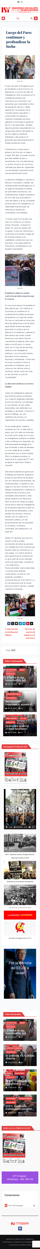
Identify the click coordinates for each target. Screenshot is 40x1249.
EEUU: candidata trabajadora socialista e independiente (19, 1108)
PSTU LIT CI (10, 1077)
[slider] (18, 827)
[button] (31, 18)
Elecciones (19, 1073)
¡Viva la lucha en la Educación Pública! (11, 632)
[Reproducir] (7, 827)
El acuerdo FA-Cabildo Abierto (20, 1057)
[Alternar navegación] (17, 18)
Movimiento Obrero (14, 714)
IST (13, 650)
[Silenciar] (30, 827)
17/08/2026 (12, 1087)
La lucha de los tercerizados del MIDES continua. (16, 680)
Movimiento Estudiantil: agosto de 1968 (19, 704)
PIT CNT (23, 718)
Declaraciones (12, 1044)
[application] (20, 809)
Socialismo (10, 1102)
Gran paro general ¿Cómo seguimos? (17, 727)
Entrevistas (11, 670)
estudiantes (11, 698)
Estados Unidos (25, 1098)
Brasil (8, 1073)
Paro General (11, 718)
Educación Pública (13, 694)
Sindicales (10, 674)
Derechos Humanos (14, 1048)
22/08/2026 (12, 1062)
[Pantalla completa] (33, 827)
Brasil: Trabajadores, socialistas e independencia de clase (19, 1085)
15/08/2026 (12, 1113)
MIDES (22, 670)
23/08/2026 (12, 1037)
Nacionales (11, 1052)
